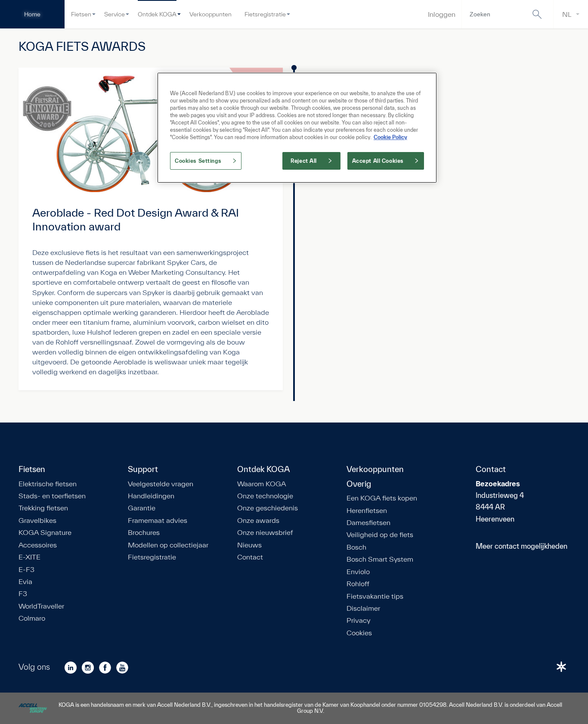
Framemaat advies (157, 520)
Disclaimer (363, 608)
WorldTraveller (41, 606)
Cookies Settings (198, 161)
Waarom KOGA (261, 483)
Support (143, 469)
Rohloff (358, 583)
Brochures (144, 532)
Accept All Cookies (378, 161)
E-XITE (29, 556)
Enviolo (358, 571)
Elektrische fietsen (48, 483)
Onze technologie (265, 495)
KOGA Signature (45, 532)
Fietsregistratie (265, 14)
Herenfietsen (367, 510)
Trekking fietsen (43, 507)
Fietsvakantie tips (375, 596)
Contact (250, 556)
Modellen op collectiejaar (168, 544)
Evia (25, 581)
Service (114, 14)
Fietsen (81, 14)
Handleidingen (151, 495)
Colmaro (32, 618)
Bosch (356, 547)
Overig (359, 484)
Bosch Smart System (380, 559)
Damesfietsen (368, 522)
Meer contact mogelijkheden (521, 546)
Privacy (358, 620)
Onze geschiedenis (267, 507)
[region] (297, 127)
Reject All (304, 161)
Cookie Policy (390, 137)
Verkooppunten (210, 14)
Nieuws (249, 544)
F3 (23, 593)
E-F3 (26, 569)
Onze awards (258, 520)
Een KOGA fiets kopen (382, 497)
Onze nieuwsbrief (265, 532)
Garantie (141, 507)
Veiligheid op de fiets (380, 534)
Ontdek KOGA (157, 14)
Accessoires (38, 544)
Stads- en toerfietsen (52, 495)
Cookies (359, 632)
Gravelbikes (37, 520)
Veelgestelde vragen (160, 483)
